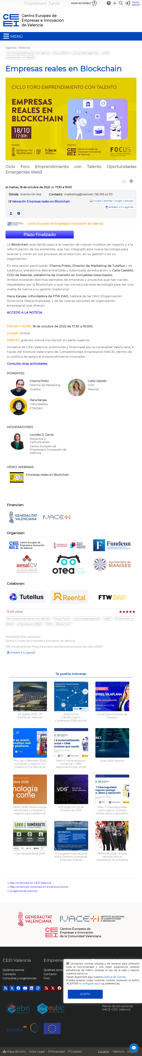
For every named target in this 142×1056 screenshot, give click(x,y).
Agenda (11, 47)
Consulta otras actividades (27, 363)
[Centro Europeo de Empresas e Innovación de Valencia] (15, 224)
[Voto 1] (120, 611)
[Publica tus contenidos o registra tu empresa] (115, 3)
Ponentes (11, 213)
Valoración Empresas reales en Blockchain (41, 201)
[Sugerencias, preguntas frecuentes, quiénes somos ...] (109, 3)
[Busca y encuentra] (121, 3)
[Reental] (69, 597)
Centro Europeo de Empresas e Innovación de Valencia (65, 223)
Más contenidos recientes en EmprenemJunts (39, 886)
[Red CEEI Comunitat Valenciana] (73, 936)
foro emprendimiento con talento (28, 53)
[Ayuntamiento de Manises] (112, 564)
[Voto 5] (134, 611)
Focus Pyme (61, 53)
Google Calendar (123, 200)
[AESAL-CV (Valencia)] (27, 564)
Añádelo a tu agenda (120, 207)
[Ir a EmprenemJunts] (42, 5)
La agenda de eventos (23, 891)
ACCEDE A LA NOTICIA (24, 312)
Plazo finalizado (40, 234)
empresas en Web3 (29, 624)
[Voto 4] (130, 611)
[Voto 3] (127, 611)
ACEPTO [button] (85, 994)
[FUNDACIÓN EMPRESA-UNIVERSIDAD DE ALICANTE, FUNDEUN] (112, 545)
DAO (49, 624)
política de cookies (114, 977)
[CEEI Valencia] (33, 30)
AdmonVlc (34, 637)
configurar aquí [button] (91, 983)
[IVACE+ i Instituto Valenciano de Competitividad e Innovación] (40, 517)
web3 (105, 53)
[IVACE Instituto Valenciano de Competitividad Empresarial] (71, 918)
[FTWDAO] (112, 597)
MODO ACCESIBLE (81, 3)
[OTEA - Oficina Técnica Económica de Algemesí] (69, 564)
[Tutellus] (27, 597)
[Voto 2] (124, 611)
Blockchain (63, 624)
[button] (133, 3)
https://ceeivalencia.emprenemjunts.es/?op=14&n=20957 (67, 646)
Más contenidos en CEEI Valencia (30, 882)
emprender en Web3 (20, 57)
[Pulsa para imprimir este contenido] (131, 181)
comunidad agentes (85, 53)
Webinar (24, 47)
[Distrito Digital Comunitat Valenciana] (69, 545)
